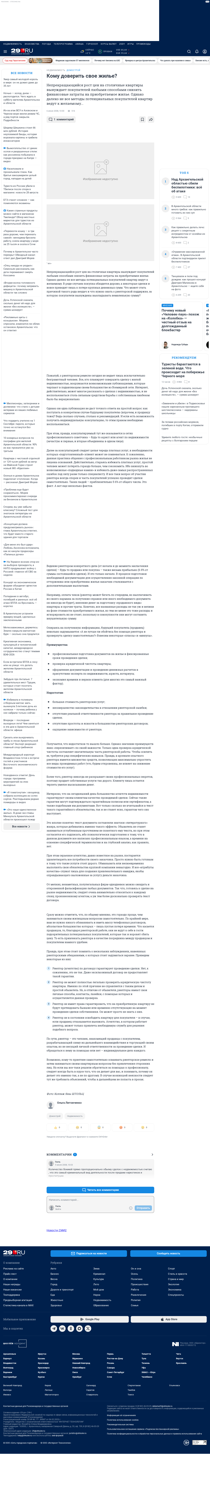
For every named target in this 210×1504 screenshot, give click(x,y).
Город (54, 1284)
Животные (57, 1300)
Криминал (99, 1273)
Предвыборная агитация (17, 1300)
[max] (79, 1328)
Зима (96, 1268)
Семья (134, 1305)
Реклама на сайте (13, 1268)
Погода (46, 44)
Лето (96, 1284)
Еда (53, 1294)
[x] (88, 1328)
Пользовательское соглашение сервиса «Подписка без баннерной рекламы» (143, 1429)
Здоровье (56, 1305)
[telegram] (54, 1328)
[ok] (71, 1328)
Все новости (21, 73)
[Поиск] (189, 51)
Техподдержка (11, 1294)
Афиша (79, 44)
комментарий (64, 119)
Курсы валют (109, 44)
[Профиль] (205, 51)
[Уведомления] (197, 51)
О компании (10, 1279)
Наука (96, 1294)
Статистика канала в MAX (18, 1305)
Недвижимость (12, 44)
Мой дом (98, 1289)
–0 (150, 1182)
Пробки (105, 51)
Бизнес (55, 1273)
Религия (135, 1300)
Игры (130, 44)
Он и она (136, 1268)
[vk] (62, 1328)
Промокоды (143, 44)
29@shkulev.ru (38, 1431)
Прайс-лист (10, 1273)
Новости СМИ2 (57, 1230)
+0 (141, 1182)
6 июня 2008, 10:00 (55, 111)
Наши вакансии (12, 1289)
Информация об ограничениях (121, 1415)
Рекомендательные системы (120, 1424)
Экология (173, 1284)
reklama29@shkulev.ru (162, 1406)
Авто (53, 1268)
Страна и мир (176, 1279)
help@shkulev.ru (25, 1435)
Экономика (174, 1289)
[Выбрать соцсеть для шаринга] (151, 119)
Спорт (171, 1268)
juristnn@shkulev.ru (77, 1433)
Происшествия (139, 1284)
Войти (58, 1209)
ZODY (122, 44)
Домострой (55, 1116)
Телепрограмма (63, 44)
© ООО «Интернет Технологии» (56, 1443)
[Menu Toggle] (5, 51)
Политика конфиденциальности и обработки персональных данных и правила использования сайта (154, 1434)
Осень (134, 1273)
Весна (54, 1279)
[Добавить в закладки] (142, 119)
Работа (135, 1289)
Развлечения (138, 1294)
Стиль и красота (177, 1273)
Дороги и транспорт (62, 1289)
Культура (98, 1279)
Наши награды (11, 1284)
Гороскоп (92, 44)
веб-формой (57, 1435)
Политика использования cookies (122, 1420)
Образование (101, 1305)
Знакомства (32, 44)
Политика (136, 1279)
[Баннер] (40, 60)
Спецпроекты (176, 1294)
